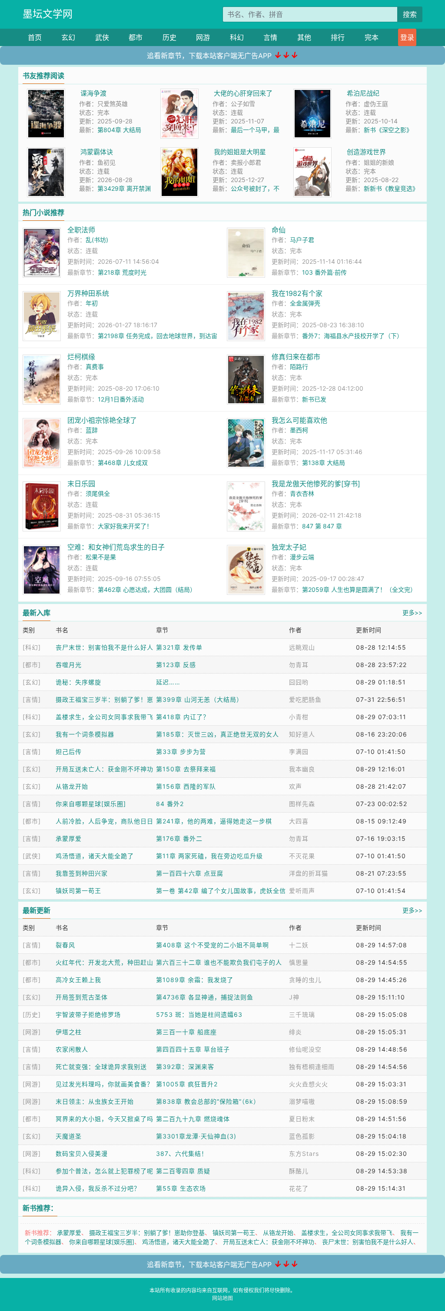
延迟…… (168, 682)
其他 (304, 37)
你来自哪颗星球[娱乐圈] (91, 803)
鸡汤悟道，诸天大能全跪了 (95, 856)
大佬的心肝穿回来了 (243, 93)
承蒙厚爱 (69, 838)
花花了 (299, 1188)
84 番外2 (170, 803)
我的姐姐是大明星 (240, 152)
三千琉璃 (302, 1014)
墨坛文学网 (48, 14)
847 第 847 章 (322, 526)
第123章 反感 (176, 664)
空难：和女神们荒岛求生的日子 (116, 547)
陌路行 (299, 366)
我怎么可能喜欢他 (299, 420)
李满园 (299, 751)
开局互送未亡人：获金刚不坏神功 (104, 769)
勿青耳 (299, 664)
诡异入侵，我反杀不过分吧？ (98, 1188)
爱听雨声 (302, 890)
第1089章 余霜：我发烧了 (194, 979)
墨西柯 (299, 430)
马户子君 (302, 239)
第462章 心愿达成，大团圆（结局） (147, 589)
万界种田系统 (88, 293)
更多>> (412, 612)
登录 (407, 37)
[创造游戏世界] (312, 152)
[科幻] (32, 647)
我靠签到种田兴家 (82, 873)
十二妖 (299, 945)
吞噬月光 (69, 664)
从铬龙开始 (72, 786)
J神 (294, 997)
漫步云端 (302, 557)
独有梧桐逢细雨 (312, 1066)
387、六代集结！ (182, 1153)
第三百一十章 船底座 (186, 1032)
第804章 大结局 (119, 129)
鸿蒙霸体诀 (96, 152)
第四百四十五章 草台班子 (193, 1049)
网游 (203, 37)
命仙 (279, 230)
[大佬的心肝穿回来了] (179, 93)
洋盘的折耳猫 (308, 873)
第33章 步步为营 (181, 751)
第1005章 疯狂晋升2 (187, 1084)
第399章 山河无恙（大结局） (199, 699)
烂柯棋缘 (81, 356)
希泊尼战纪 (363, 93)
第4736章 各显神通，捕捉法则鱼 (204, 997)
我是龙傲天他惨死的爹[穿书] (316, 483)
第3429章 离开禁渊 (124, 188)
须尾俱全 (98, 493)
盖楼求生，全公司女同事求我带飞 (104, 716)
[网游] (32, 1032)
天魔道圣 (69, 1136)
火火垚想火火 (308, 1084)
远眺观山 (302, 647)
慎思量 (299, 962)
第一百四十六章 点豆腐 (189, 873)
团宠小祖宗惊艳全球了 (102, 420)
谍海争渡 (93, 93)
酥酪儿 (299, 1171)
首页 (35, 37)
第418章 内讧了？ (182, 716)
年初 (92, 303)
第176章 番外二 (179, 838)
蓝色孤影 (302, 1136)
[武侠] (32, 856)
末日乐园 (81, 483)
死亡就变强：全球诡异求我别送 (101, 1066)
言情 (270, 37)
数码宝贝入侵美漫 (82, 1153)
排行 (338, 37)
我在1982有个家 (297, 293)
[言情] (32, 699)
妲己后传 (69, 751)
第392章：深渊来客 (185, 1066)
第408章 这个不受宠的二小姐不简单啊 (212, 945)
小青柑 (299, 716)
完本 (372, 37)
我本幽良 (302, 769)
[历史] (32, 1014)
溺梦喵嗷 (302, 1101)
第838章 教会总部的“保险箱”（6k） (208, 1101)
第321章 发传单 (179, 647)
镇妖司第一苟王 (78, 890)
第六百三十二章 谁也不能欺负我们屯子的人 (219, 962)
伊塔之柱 (69, 1032)
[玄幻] (32, 682)
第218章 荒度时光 (122, 272)
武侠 (102, 37)
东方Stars (304, 1153)
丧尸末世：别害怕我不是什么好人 (104, 647)
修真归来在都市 (296, 356)
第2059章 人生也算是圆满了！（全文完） (359, 589)
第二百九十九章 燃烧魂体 (193, 1118)
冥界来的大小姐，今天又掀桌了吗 (104, 1118)
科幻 (237, 37)
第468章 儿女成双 (123, 462)
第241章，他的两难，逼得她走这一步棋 (214, 821)
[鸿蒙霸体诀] (46, 152)
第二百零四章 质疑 (183, 1171)
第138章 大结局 (323, 462)
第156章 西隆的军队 (186, 786)
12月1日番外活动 (121, 399)
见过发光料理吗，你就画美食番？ (104, 1084)
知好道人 (302, 734)
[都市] (32, 664)
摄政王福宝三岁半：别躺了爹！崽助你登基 (147, 1232)
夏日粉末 (302, 1118)
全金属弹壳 (305, 303)
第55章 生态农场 (181, 1188)
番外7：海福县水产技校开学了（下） (352, 335)
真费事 (95, 366)
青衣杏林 (302, 493)
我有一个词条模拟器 (85, 734)
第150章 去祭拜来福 (186, 769)
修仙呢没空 (305, 1049)
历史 (169, 37)
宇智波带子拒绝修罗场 (88, 1014)
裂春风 (65, 945)
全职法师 (81, 230)
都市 (136, 37)
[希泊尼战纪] (312, 93)
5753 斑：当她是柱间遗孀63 (199, 1014)
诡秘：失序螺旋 (78, 682)
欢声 (295, 786)
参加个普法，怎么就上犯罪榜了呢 (104, 1171)
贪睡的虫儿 (305, 979)
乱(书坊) (97, 239)
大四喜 (299, 821)
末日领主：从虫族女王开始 (95, 1101)
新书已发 (314, 399)
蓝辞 (92, 430)
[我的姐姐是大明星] (179, 152)
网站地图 (222, 1298)
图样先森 (302, 803)
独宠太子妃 (289, 547)
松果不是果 (101, 557)
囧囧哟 (299, 682)
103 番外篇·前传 (324, 272)
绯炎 (295, 1032)
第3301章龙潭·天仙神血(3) (196, 1136)
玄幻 (68, 37)
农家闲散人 (72, 1049)
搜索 (410, 14)
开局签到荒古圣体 (82, 997)
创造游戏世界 (366, 152)
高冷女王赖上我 (78, 979)
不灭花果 (302, 856)
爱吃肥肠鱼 (305, 699)
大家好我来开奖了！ (125, 526)
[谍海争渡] (46, 93)
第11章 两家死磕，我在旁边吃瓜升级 (209, 856)
